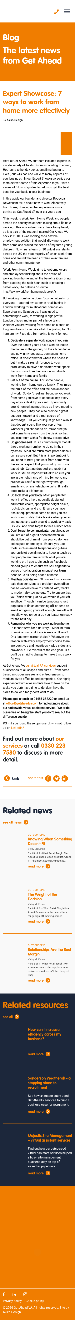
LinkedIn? (18, 728)
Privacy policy (12, 1301)
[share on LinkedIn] (65, 778)
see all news (12, 822)
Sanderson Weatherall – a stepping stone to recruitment (49, 1083)
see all (8, 1017)
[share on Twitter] (56, 778)
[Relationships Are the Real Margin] (12, 952)
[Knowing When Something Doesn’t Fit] (12, 841)
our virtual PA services (41, 665)
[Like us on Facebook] (4, 1294)
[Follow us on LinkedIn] (14, 1294)
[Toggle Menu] (67, 11)
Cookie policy (35, 1301)
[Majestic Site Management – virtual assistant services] (12, 1142)
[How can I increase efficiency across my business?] (12, 1036)
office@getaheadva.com (22, 703)
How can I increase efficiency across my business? (44, 1034)
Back (15, 779)
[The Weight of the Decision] (12, 896)
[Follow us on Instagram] (25, 1294)
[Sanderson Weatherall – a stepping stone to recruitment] (12, 1084)
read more (36, 866)
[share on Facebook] (48, 778)
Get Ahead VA (23, 1307)
